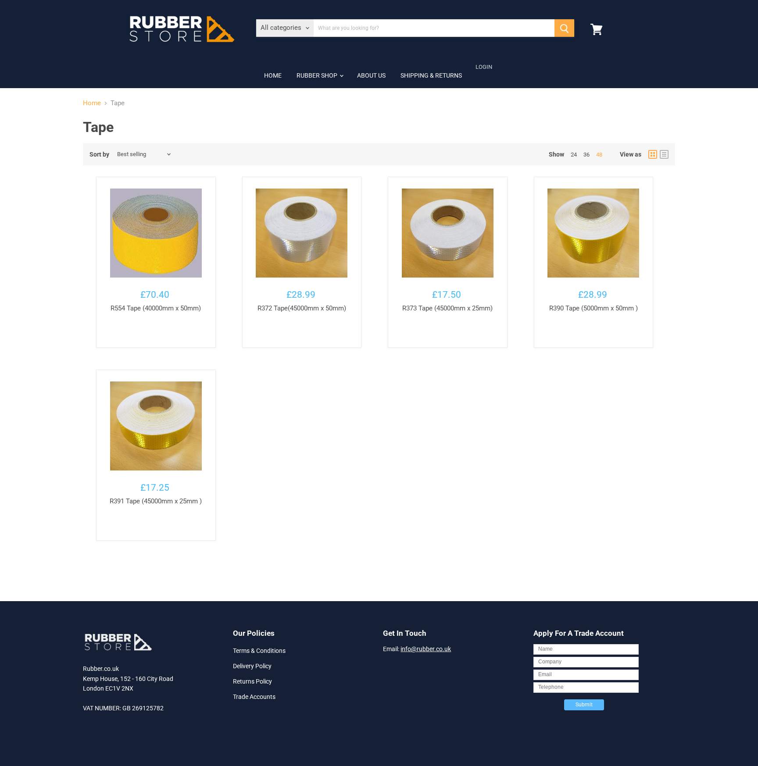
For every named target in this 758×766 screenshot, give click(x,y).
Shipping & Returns (431, 75)
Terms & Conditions (259, 650)
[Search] (564, 28)
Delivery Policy (252, 666)
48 (599, 154)
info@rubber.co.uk (425, 648)
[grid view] (652, 154)
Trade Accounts (254, 696)
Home (273, 75)
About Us (371, 75)
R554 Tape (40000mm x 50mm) (156, 308)
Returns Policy (252, 681)
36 (586, 154)
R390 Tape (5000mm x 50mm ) (593, 308)
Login (484, 67)
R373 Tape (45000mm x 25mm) (447, 308)
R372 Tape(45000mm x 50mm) (301, 308)
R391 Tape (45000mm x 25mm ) (156, 501)
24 (574, 154)
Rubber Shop (318, 75)
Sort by (99, 154)
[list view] (664, 154)
